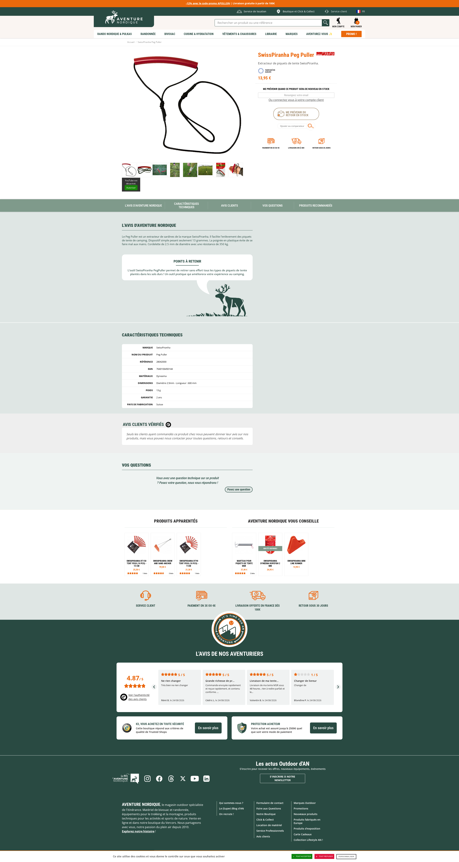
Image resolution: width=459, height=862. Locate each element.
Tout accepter (303, 856)
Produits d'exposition (307, 828)
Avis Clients (229, 205)
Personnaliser (346, 857)
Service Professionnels (270, 830)
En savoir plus (208, 728)
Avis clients (263, 836)
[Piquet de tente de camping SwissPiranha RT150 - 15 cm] (136, 554)
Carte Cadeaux (303, 834)
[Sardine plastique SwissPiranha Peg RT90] (189, 554)
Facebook (159, 778)
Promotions (301, 808)
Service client (145, 605)
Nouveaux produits (305, 814)
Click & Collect (265, 819)
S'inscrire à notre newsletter (282, 778)
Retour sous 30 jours (321, 148)
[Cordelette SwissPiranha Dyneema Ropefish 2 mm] (270, 554)
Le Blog (125, 778)
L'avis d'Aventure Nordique (143, 205)
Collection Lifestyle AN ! (308, 840)
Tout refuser (326, 856)
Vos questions (272, 205)
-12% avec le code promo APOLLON (208, 3)
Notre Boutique (266, 814)
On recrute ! (226, 814)
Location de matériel (269, 825)
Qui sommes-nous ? (231, 803)
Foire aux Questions (268, 808)
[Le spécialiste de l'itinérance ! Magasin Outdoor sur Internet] (124, 17)
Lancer (325, 22)
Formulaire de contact (269, 803)
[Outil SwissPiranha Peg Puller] (129, 170)
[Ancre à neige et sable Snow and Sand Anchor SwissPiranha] (163, 554)
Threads (171, 778)
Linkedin (206, 778)
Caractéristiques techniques (186, 205)
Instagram (147, 778)
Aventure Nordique (141, 804)
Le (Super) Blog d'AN (231, 808)
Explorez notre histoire (138, 831)
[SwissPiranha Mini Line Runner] (296, 554)
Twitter (182, 778)
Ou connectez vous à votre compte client (296, 100)
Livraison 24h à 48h (296, 148)
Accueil (130, 42)
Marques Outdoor (305, 803)
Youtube (194, 778)
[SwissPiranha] (325, 53)
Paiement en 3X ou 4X (271, 148)
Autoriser (131, 187)
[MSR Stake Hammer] (244, 554)
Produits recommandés (315, 205)
